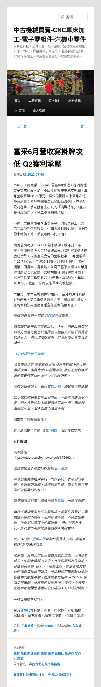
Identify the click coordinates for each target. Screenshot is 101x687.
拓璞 (44, 653)
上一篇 (20, 126)
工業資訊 (34, 100)
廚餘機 (52, 430)
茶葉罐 (59, 500)
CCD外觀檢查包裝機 (28, 353)
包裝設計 (51, 315)
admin (49, 626)
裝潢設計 (54, 100)
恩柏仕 (59, 653)
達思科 (35, 653)
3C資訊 (20, 110)
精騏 (20, 658)
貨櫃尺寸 (27, 610)
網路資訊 (74, 100)
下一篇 (81, 126)
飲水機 (56, 386)
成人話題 (39, 110)
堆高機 (40, 539)
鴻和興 (25, 653)
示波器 (62, 468)
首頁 (18, 100)
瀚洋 (51, 653)
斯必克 (69, 653)
